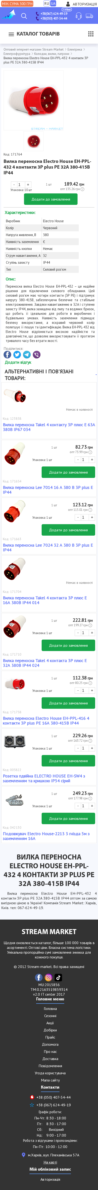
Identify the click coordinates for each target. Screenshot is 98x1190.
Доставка (50, 1058)
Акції (50, 1022)
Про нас (50, 1051)
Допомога (50, 1044)
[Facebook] (39, 977)
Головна (50, 1008)
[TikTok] (58, 977)
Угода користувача (50, 1073)
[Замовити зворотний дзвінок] (78, 16)
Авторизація (85, 4)
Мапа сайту (50, 1080)
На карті (50, 1162)
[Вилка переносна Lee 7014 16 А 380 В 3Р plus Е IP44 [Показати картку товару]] (15, 455)
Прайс (50, 1037)
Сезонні (50, 1015)
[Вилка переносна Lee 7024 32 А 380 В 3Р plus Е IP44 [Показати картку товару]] (15, 513)
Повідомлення (50, 1065)
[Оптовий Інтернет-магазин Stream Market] (8, 17)
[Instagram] (48, 977)
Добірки (50, 1030)
